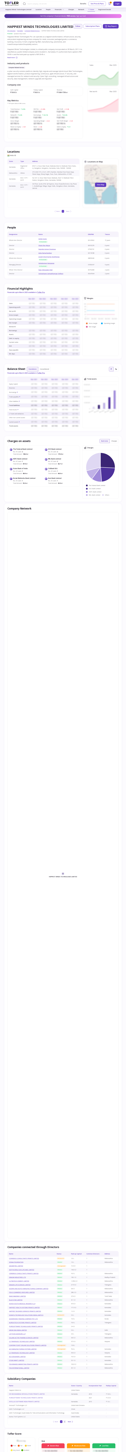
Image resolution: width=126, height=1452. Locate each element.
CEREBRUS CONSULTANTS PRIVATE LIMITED (23, 1273)
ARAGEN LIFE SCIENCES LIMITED (20, 1285)
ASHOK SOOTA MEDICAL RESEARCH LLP (22, 1304)
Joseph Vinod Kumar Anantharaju (49, 257)
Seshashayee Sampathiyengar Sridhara (50, 274)
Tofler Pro (41, 292)
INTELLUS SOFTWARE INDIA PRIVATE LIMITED (24, 1402)
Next (67, 211)
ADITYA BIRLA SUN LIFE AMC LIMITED (21, 1270)
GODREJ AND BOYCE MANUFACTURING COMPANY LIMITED (28, 1289)
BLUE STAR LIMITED (15, 1300)
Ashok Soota (42, 239)
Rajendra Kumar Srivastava (47, 249)
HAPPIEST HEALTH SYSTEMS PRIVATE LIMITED (24, 1307)
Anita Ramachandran (45, 253)
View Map (100, 185)
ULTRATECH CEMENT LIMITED (19, 1281)
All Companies (11, 31)
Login (117, 4)
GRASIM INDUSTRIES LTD (17, 1277)
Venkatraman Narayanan (46, 263)
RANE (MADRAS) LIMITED (17, 1296)
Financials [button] (60, 10)
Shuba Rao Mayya (44, 245)
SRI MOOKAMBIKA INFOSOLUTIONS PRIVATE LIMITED (27, 1394)
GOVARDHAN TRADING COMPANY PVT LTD (23, 1319)
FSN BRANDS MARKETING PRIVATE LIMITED (23, 1364)
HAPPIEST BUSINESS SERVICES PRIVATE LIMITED (25, 1311)
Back (58, 211)
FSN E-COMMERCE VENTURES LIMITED (22, 1292)
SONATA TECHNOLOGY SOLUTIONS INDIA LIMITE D (26, 1315)
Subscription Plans (93, 26)
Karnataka (20, 31)
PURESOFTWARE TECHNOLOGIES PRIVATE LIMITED (26, 1326)
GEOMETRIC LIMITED (16, 1266)
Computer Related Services (32, 31)
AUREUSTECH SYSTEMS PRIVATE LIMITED (22, 1322)
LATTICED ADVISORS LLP (17, 1334)
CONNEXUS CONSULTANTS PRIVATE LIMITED (24, 1258)
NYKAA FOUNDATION (16, 1262)
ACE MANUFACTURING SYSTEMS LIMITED (23, 1349)
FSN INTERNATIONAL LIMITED (19, 1368)
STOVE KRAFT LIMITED (16, 1360)
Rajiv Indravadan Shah (45, 270)
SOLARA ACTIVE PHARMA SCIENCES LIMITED (23, 1338)
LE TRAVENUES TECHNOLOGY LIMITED (22, 1341)
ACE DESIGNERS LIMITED (17, 1357)
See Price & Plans (97, 4)
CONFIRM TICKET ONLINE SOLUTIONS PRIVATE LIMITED (27, 1345)
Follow (77, 26)
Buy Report (112, 26)
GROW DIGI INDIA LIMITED (18, 1330)
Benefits (83, 4)
